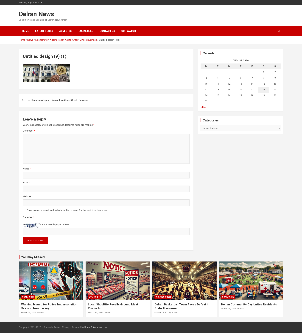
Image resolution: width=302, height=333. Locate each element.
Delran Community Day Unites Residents (249, 304)
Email (26, 182)
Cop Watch (128, 31)
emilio (41, 312)
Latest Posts (44, 31)
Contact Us (107, 31)
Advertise (65, 31)
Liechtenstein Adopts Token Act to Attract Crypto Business (57, 100)
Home (25, 31)
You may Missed (33, 257)
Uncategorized (163, 297)
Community (28, 297)
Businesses (86, 31)
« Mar (203, 107)
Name (27, 168)
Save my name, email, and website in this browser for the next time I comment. (68, 210)
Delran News (36, 14)
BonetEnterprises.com (95, 327)
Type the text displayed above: (54, 224)
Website (27, 196)
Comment (29, 130)
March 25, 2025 (28, 312)
